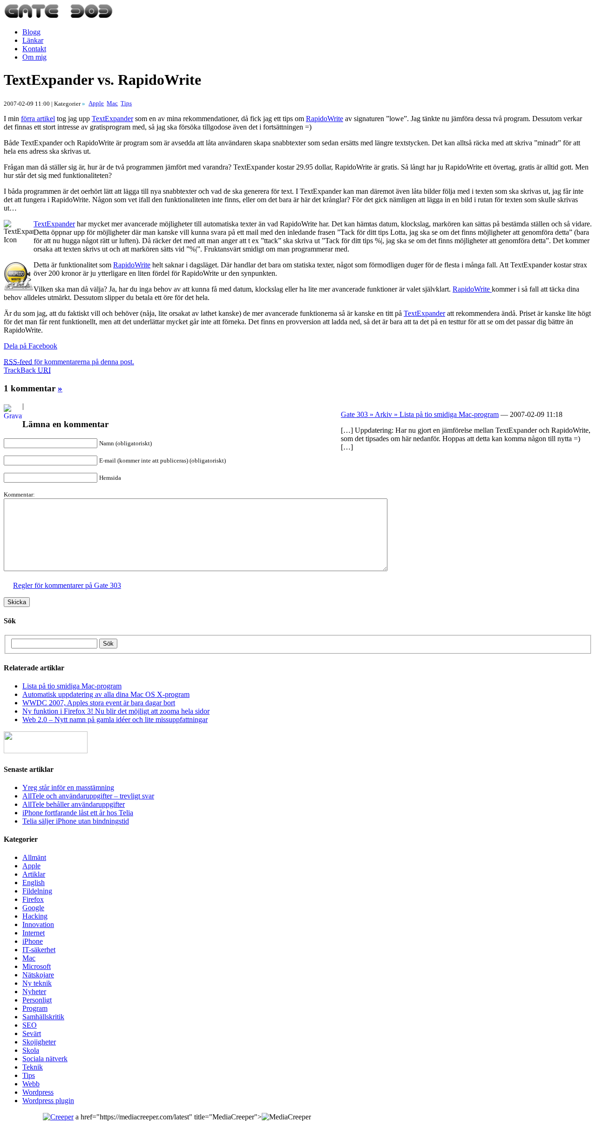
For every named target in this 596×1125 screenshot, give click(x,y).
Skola (30, 1050)
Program (34, 1008)
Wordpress (38, 1092)
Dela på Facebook (30, 346)
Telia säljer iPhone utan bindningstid (75, 821)
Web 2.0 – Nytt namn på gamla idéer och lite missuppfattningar (115, 719)
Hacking (34, 916)
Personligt (37, 1000)
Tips (28, 1075)
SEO (29, 1025)
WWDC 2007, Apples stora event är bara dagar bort (98, 703)
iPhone (32, 941)
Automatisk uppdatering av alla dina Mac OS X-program (106, 694)
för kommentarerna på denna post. (69, 362)
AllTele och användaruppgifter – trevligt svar (88, 796)
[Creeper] (58, 1117)
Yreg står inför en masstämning (68, 787)
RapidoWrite (324, 119)
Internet (33, 933)
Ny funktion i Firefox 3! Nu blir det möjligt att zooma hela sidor (116, 711)
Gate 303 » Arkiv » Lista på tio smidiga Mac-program (420, 414)
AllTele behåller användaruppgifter (73, 804)
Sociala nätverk (45, 1059)
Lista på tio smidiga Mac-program (72, 686)
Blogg (31, 32)
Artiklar (33, 874)
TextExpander (112, 119)
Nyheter (34, 991)
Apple (31, 866)
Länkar (32, 40)
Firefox (33, 899)
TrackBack (27, 370)
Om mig (34, 57)
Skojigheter (39, 1042)
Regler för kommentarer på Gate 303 (67, 585)
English (33, 882)
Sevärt (31, 1033)
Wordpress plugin (48, 1101)
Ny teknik (37, 983)
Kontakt (34, 49)
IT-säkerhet (38, 950)
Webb (31, 1084)
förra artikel (38, 119)
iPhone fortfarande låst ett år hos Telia (77, 813)
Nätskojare (38, 975)
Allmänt (34, 857)
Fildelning (37, 891)
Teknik (32, 1067)
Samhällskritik (43, 1017)
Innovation (38, 924)
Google (33, 908)
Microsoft (36, 966)
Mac (28, 958)
